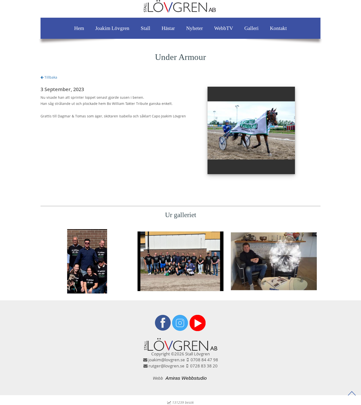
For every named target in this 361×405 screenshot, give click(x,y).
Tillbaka (50, 77)
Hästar (168, 28)
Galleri (251, 28)
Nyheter (194, 28)
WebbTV (223, 28)
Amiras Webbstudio (186, 378)
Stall (145, 28)
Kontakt (278, 28)
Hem (79, 28)
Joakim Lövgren (112, 28)
